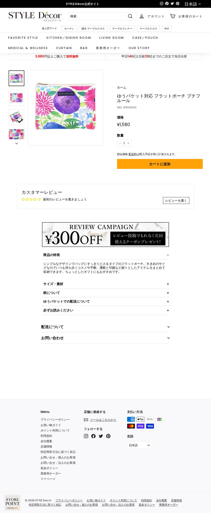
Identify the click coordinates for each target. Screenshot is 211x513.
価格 (120, 117)
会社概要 (46, 441)
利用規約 (46, 436)
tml (167, 28)
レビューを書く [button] (176, 200)
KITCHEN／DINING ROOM (69, 38)
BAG (84, 48)
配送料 (133, 154)
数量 (120, 135)
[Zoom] (65, 107)
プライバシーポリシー (55, 419)
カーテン (69, 28)
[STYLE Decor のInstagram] (86, 436)
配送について (52, 326)
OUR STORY (139, 48)
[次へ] (16, 142)
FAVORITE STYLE (23, 38)
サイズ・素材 (53, 284)
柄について (51, 292)
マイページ (48, 479)
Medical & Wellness (28, 48)
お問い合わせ (52, 337)
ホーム (121, 87)
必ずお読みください (58, 310)
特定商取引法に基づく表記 (58, 452)
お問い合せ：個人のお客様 (58, 457)
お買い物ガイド (51, 425)
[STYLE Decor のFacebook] (93, 436)
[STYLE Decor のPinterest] (108, 436)
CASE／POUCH (145, 38)
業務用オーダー (108, 48)
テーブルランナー (122, 28)
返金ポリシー (49, 468)
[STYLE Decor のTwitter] (101, 436)
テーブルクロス (148, 28)
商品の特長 (51, 254)
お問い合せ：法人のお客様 (58, 463)
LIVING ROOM (111, 38)
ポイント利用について (55, 430)
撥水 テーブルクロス (93, 28)
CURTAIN (64, 48)
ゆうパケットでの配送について (66, 301)
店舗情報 (46, 446)
